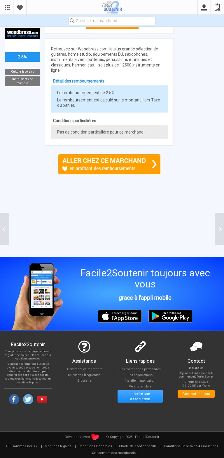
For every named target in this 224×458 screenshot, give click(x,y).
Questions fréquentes (84, 375)
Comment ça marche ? (84, 369)
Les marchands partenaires (140, 369)
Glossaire (84, 380)
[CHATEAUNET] (4, 229)
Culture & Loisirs (22, 71)
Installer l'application (140, 380)
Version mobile (140, 386)
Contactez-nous (196, 394)
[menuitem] (22, 446)
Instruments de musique (22, 81)
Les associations (140, 375)
